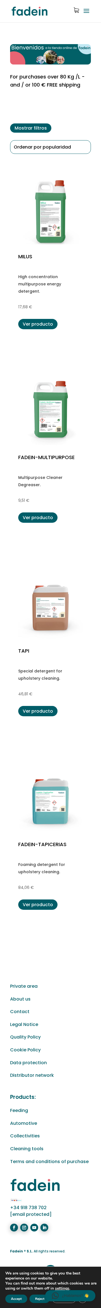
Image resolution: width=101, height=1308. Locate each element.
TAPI (23, 650)
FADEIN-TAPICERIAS (42, 844)
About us (20, 999)
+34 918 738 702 (28, 1207)
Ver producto (38, 324)
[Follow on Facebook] (14, 1227)
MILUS (25, 256)
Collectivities (25, 1136)
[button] (70, 1295)
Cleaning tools (26, 1148)
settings (62, 1288)
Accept (16, 1299)
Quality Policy (25, 1037)
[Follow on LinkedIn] (44, 1227)
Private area (24, 986)
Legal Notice (24, 1024)
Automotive (23, 1123)
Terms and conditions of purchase (49, 1161)
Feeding (19, 1110)
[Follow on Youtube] (34, 1227)
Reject (39, 1299)
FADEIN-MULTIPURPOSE (46, 457)
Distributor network (32, 1075)
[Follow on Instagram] (24, 1227)
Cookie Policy (25, 1050)
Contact (19, 1011)
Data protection (28, 1062)
